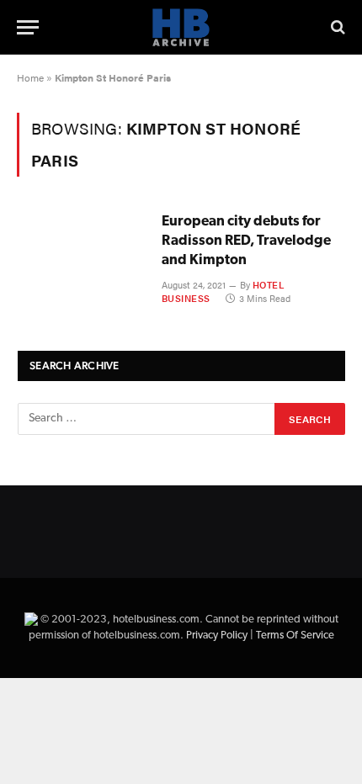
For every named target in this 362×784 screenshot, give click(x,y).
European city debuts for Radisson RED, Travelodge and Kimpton (246, 241)
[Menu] (28, 27)
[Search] (336, 27)
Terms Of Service (295, 635)
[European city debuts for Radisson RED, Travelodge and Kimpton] (82, 252)
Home (30, 77)
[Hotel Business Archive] (181, 27)
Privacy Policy (217, 635)
